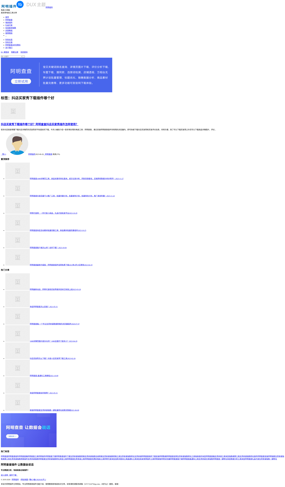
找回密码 (24, 52)
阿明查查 (8, 20)
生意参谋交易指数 (206, 459)
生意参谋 (138, 456)
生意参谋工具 (220, 456)
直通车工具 (131, 459)
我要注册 (14, 52)
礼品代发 (8, 25)
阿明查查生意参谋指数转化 (49, 459)
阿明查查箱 (23, 456)
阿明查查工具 (33, 456)
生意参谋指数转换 (77, 456)
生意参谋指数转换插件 (19, 459)
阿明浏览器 (165, 459)
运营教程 (8, 31)
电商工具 (100, 459)
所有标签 (8, 40)
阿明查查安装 (262, 456)
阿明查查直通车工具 (191, 459)
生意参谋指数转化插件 (248, 456)
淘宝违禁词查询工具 (119, 459)
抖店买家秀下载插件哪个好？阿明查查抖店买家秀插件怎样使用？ (39, 124)
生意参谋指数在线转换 (93, 456)
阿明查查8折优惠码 (12, 45)
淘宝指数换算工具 (232, 456)
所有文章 (8, 42)
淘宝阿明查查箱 (208, 456)
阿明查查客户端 (176, 459)
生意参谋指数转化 (127, 456)
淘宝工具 (63, 459)
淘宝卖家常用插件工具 (145, 459)
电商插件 (8, 22)
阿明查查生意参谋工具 (76, 459)
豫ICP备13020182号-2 (37, 480)
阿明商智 (157, 459)
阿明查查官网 (172, 456)
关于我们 (8, 48)
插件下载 (13, 475)
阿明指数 (271, 456)
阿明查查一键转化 (220, 459)
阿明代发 (107, 459)
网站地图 (24, 480)
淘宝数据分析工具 (234, 459)
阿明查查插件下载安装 (150, 456)
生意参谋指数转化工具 (186, 456)
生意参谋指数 (33, 459)
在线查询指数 (10, 28)
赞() (3, 154)
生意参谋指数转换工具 (111, 456)
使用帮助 (8, 33)
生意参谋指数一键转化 (268, 459)
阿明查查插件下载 (63, 456)
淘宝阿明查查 (246, 459)
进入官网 (5, 475)
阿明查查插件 (13, 456)
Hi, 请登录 (5, 52)
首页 (7, 17)
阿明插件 (49, 7)
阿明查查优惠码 (91, 459)
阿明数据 (163, 456)
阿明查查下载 (50, 456)
